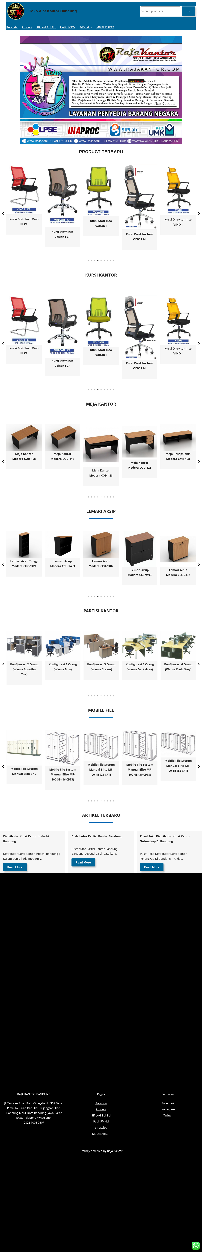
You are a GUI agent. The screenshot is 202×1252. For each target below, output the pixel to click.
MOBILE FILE (101, 710)
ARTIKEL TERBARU (101, 815)
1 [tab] (88, 260)
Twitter (168, 1115)
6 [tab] (104, 260)
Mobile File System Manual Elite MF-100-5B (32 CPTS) (139, 765)
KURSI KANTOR (101, 275)
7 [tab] (107, 260)
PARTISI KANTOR (101, 611)
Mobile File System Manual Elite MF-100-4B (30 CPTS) (101, 769)
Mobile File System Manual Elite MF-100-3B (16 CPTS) (24, 774)
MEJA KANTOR (101, 404)
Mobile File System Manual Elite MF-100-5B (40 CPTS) (178, 765)
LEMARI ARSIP (101, 511)
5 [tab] (101, 260)
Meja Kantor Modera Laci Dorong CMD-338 (178, 467)
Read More (15, 867)
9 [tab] (113, 260)
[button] (3, 213)
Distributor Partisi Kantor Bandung (96, 836)
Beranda (12, 27)
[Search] (188, 11)
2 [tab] (91, 260)
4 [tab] (97, 260)
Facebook (168, 1103)
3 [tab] (94, 260)
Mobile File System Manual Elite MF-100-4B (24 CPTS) (62, 769)
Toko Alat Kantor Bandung (53, 11)
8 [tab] (110, 260)
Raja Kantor (114, 1151)
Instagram (168, 1109)
